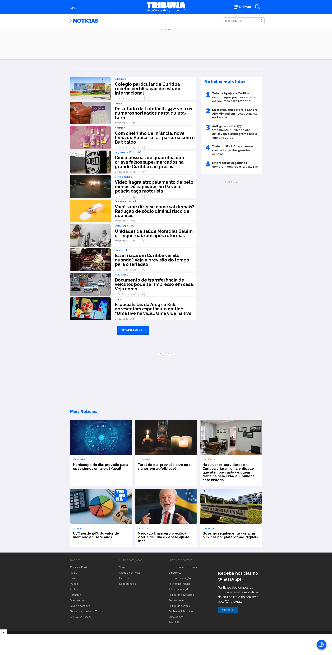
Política (74, 589)
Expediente (175, 572)
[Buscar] (261, 20)
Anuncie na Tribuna (179, 583)
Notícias (85, 20)
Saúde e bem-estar (80, 606)
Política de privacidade (181, 594)
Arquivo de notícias (80, 617)
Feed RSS (174, 622)
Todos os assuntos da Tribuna (87, 611)
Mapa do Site (176, 617)
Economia (75, 594)
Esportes (124, 578)
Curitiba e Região (79, 567)
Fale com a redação (180, 578)
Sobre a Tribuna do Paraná (183, 567)
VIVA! (122, 567)
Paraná (73, 572)
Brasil (73, 578)
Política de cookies (179, 606)
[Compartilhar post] (144, 98)
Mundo (74, 583)
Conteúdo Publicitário (181, 611)
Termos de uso (177, 600)
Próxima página (131, 330)
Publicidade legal (178, 589)
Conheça (228, 609)
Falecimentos (77, 600)
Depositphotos (127, 583)
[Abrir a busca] (257, 7)
